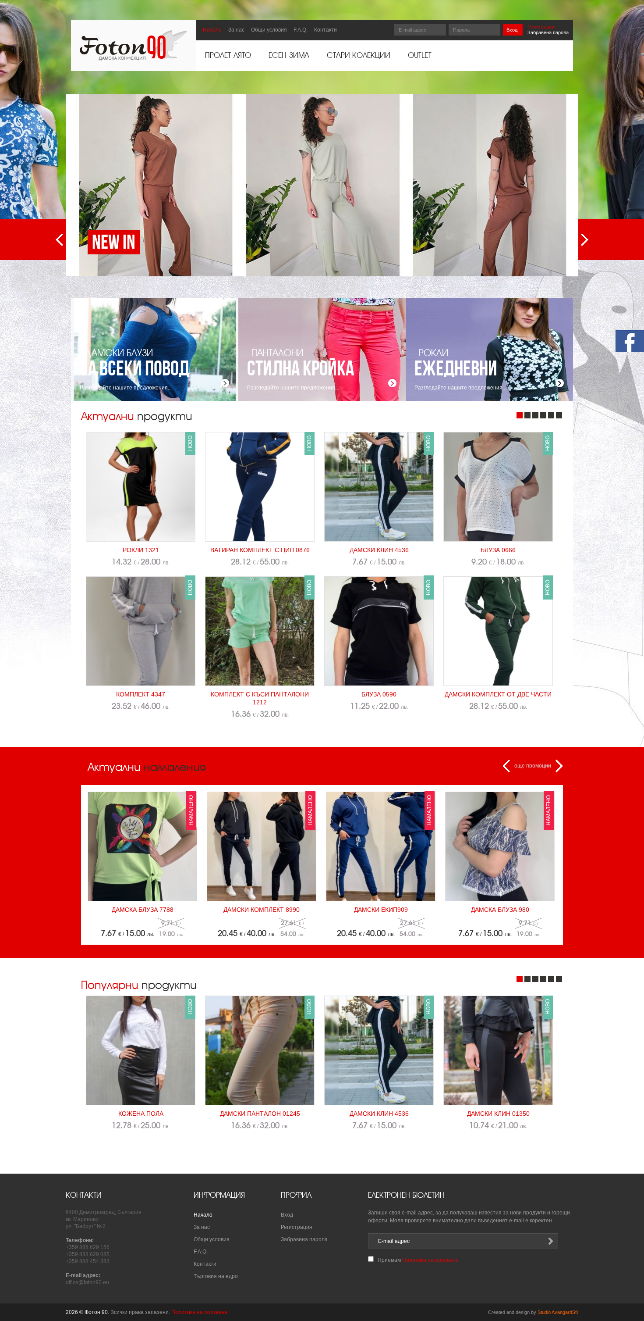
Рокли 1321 (141, 549)
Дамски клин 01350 (498, 1113)
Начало (212, 30)
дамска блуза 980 (500, 909)
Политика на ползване (430, 1260)
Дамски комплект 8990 (261, 909)
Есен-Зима (289, 56)
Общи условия (269, 30)
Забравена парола (548, 32)
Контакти (325, 30)
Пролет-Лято (228, 56)
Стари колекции (358, 56)
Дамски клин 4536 (379, 549)
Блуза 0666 (498, 549)
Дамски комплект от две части (498, 694)
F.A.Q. (301, 30)
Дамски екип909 (381, 909)
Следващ (584, 239)
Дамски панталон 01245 (260, 1113)
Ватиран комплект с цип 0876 (260, 549)
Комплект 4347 (140, 694)
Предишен (59, 239)
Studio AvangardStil (558, 1312)
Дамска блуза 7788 (142, 909)
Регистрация (541, 26)
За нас (236, 30)
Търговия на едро (216, 1276)
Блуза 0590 (378, 694)
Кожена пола (140, 1113)
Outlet (420, 56)
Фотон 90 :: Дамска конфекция (133, 45)
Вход (511, 29)
